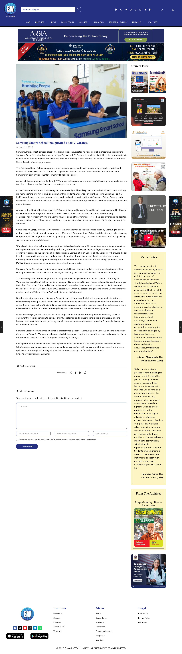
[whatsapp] (84, 373)
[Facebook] (116, 9)
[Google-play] (150, 9)
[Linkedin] (135, 9)
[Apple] (145, 9)
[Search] (78, 9)
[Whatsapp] (140, 9)
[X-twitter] (121, 9)
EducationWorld (72, 648)
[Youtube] (126, 9)
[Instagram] (130, 9)
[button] (161, 9)
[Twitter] (71, 373)
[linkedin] (80, 373)
